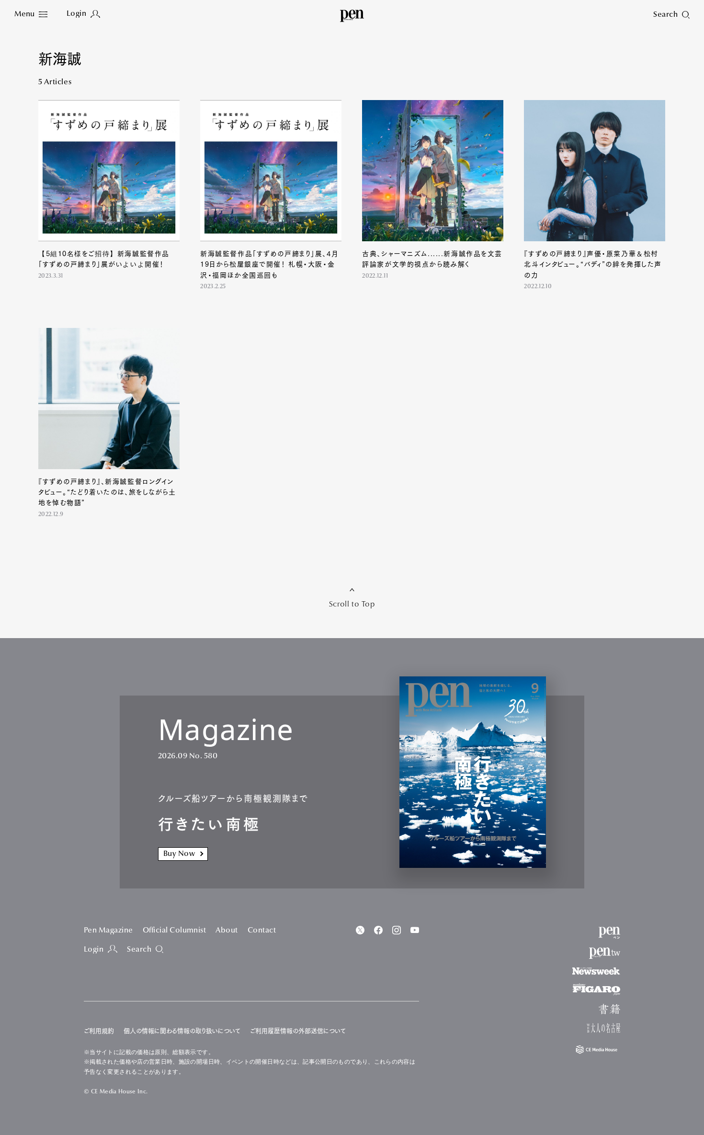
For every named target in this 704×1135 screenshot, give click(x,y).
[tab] (30, 15)
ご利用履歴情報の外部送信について (298, 1031)
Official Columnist (174, 930)
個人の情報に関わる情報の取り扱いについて (182, 1031)
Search (139, 950)
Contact (262, 930)
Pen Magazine (108, 930)
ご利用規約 (99, 1031)
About (227, 930)
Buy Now (179, 854)
